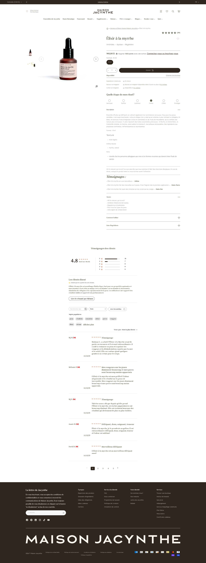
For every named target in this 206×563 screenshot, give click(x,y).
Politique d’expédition (86, 555)
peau (71, 319)
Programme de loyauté (112, 500)
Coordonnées (120, 552)
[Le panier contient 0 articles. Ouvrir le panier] (179, 11)
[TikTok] (44, 520)
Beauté (89, 19)
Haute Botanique (68, 19)
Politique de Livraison (111, 503)
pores (105, 319)
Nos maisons (134, 496)
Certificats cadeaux (163, 517)
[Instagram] (40, 520)
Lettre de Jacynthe (137, 500)
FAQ (105, 493)
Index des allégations (85, 500)
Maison (112, 19)
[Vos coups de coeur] (167, 11)
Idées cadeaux (83, 503)
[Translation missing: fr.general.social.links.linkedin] (35, 520)
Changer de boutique (173, 75)
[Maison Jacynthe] (103, 11)
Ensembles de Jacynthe (51, 19)
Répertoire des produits (86, 493)
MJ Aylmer (163, 84)
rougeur (113, 319)
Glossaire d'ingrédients (85, 496)
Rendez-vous (148, 19)
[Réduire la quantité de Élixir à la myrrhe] (108, 70)
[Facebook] (27, 520)
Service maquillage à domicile (167, 507)
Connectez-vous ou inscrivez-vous (162, 53)
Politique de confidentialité (53, 552)
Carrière (81, 507)
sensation (89, 319)
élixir (71, 324)
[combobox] (98, 309)
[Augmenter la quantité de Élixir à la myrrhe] (115, 70)
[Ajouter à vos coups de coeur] (178, 38)
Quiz (159, 19)
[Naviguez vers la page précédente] (88, 468)
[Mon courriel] (63, 512)
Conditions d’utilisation (90, 552)
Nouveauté (81, 19)
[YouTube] (48, 520)
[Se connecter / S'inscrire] (161, 11)
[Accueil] (107, 29)
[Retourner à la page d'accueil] (103, 539)
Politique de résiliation (106, 552)
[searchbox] (76, 309)
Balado (132, 503)
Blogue (137, 19)
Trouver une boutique (164, 493)
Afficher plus (88, 324)
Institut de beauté (163, 496)
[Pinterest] (31, 520)
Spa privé (160, 500)
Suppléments (101, 19)
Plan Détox (160, 510)
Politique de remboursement (71, 552)
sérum (78, 324)
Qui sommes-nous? (136, 493)
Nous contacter (109, 496)
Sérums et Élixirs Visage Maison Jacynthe (124, 28)
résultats (79, 319)
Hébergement (161, 503)
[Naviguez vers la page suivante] (118, 468)
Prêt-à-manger (125, 19)
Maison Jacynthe (36, 553)
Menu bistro (160, 514)
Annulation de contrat (111, 507)
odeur (97, 319)
